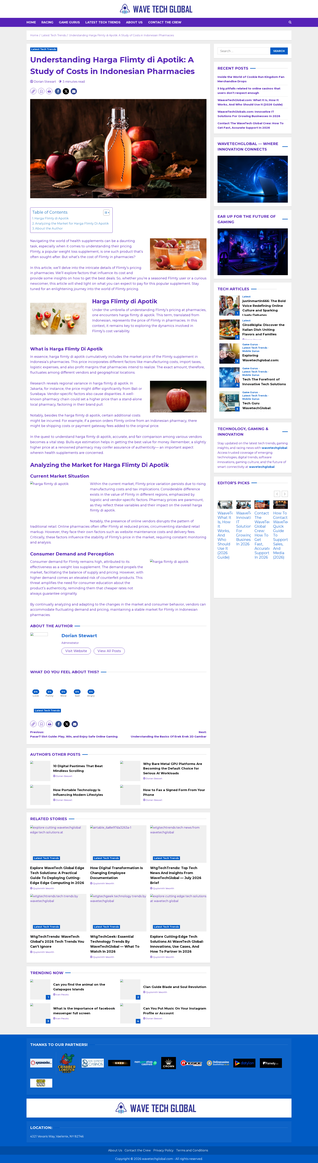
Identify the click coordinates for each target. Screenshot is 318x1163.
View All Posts (109, 651)
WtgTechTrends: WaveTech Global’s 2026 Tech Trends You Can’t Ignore (57, 942)
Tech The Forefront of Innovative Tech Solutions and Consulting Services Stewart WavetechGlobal (229, 377)
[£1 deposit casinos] (69, 1064)
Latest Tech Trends (103, 22)
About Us (134, 22)
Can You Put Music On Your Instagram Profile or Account (130, 1013)
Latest (246, 297)
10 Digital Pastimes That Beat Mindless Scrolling (40, 771)
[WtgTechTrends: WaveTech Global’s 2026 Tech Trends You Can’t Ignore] (58, 912)
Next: (168, 734)
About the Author (49, 228)
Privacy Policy (163, 1150)
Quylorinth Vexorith (43, 888)
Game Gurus (69, 22)
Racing (47, 22)
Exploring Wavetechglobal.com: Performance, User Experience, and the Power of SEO (229, 353)
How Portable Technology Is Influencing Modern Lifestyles (40, 795)
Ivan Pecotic (62, 994)
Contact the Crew (164, 22)
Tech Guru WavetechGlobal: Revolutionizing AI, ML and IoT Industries (229, 401)
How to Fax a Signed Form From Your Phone (130, 795)
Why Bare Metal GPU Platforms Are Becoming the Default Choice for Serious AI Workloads (130, 771)
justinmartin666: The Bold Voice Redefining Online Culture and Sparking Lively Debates (229, 306)
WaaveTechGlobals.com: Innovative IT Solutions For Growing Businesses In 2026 (243, 528)
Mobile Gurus (250, 351)
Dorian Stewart (45, 81)
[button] (290, 22)
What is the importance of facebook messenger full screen (40, 1013)
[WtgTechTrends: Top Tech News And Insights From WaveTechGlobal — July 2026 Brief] (178, 844)
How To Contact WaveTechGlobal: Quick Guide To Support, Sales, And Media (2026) (280, 535)
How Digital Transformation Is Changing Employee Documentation (116, 873)
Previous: (74, 734)
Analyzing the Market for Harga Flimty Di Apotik (72, 223)
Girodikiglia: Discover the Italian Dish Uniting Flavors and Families (229, 330)
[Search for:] (244, 50)
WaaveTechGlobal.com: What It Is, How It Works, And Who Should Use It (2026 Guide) (225, 535)
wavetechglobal (262, 467)
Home (31, 22)
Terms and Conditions (192, 1150)
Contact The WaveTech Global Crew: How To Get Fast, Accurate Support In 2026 (262, 535)
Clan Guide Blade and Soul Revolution (130, 989)
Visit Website (76, 651)
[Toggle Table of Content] (104, 212)
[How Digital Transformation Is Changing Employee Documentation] (118, 844)
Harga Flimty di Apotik (51, 218)
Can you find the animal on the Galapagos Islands (40, 989)
